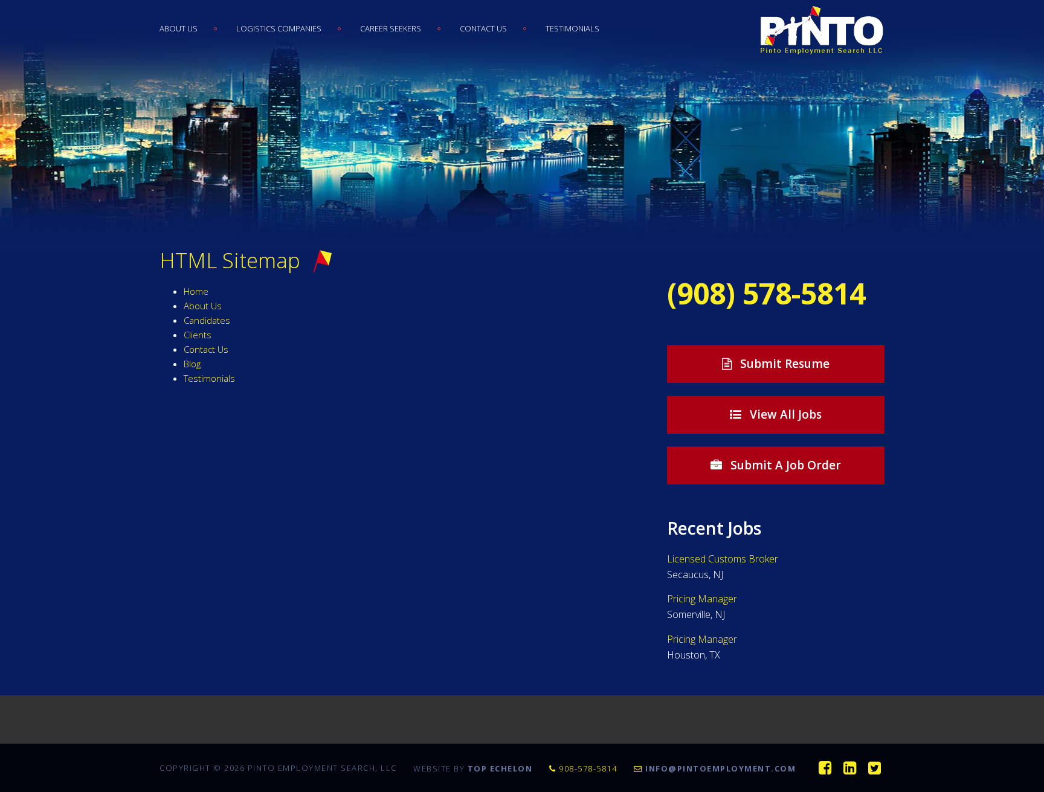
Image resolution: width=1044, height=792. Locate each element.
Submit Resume (783, 364)
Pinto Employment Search (819, 30)
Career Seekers (390, 28)
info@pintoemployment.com (722, 768)
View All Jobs (784, 414)
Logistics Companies (278, 28)
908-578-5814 (588, 768)
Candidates (207, 320)
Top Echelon (500, 768)
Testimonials (572, 28)
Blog (192, 364)
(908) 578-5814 (766, 293)
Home (196, 291)
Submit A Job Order (784, 465)
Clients (197, 335)
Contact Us (483, 28)
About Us (179, 28)
